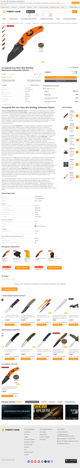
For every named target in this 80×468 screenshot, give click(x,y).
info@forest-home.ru (64, 443)
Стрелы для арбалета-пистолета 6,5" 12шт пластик (43, 316)
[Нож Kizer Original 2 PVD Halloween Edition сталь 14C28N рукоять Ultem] (60, 340)
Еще (62, 7)
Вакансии (26, 447)
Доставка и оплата (54, 7)
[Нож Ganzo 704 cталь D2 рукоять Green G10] (28, 340)
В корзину (61, 77)
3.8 (71, 322)
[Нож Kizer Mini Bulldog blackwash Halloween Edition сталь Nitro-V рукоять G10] (10, 376)
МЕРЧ (58, 19)
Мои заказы (43, 432)
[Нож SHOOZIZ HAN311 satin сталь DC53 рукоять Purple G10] (12, 306)
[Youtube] (31, 461)
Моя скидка (43, 439)
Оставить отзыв (9, 289)
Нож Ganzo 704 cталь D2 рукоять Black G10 (10, 350)
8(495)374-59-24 (5, 7)
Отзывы (26, 454)
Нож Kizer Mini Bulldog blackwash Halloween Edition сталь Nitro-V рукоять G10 (9, 388)
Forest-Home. (12, 401)
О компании (22, 7)
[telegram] (42, 461)
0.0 (23, 322)
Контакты (29, 7)
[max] (51, 461)
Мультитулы (13, 19)
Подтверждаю (75, 2)
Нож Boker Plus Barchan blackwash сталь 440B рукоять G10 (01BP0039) (28, 317)
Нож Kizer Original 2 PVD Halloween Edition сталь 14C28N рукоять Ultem (58, 351)
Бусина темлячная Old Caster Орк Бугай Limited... (72, 153)
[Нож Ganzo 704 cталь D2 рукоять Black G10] (12, 340)
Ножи (4, 19)
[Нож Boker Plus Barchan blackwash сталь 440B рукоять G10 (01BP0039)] (28, 306)
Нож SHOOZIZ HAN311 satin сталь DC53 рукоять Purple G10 (12, 316)
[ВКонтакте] (28, 461)
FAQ (25, 449)
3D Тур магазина (28, 452)
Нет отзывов (10, 74)
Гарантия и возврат (43, 7)
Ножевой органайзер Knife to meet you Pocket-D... (72, 128)
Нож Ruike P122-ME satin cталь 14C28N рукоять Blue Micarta (44, 350)
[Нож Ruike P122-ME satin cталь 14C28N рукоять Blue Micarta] (44, 340)
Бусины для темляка (69, 19)
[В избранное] (18, 324)
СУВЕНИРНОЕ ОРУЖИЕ (46, 19)
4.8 (71, 356)
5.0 (7, 322)
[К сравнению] (16, 324)
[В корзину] (77, 115)
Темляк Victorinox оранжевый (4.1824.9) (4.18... (72, 177)
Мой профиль (43, 434)
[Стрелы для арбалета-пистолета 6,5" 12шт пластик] (44, 306)
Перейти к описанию (35, 85)
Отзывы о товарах (44, 437)
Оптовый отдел (28, 444)
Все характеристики (6, 104)
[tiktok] (45, 461)
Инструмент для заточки (29, 19)
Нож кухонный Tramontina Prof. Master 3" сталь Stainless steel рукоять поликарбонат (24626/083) (60, 317)
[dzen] (48, 461)
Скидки (35, 7)
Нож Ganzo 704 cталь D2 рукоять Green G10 (26, 350)
